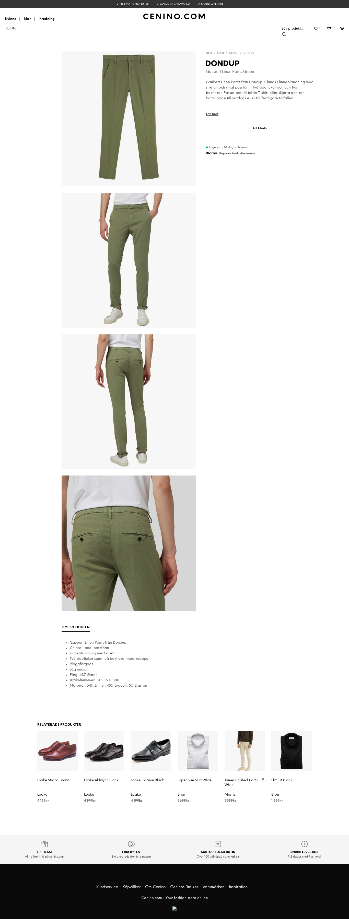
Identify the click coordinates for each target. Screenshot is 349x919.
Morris (230, 795)
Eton (181, 795)
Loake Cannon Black (147, 780)
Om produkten (76, 627)
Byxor (233, 53)
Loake (42, 795)
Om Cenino (155, 887)
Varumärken (213, 887)
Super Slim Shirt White (195, 780)
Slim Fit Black (281, 780)
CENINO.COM (174, 17)
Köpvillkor (132, 887)
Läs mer (212, 114)
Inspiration (238, 887)
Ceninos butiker (184, 887)
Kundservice (107, 887)
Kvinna (11, 19)
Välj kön (11, 28)
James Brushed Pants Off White (244, 783)
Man (27, 19)
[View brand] (222, 64)
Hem (209, 53)
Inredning (47, 19)
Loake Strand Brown (53, 780)
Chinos (248, 53)
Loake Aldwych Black (101, 780)
